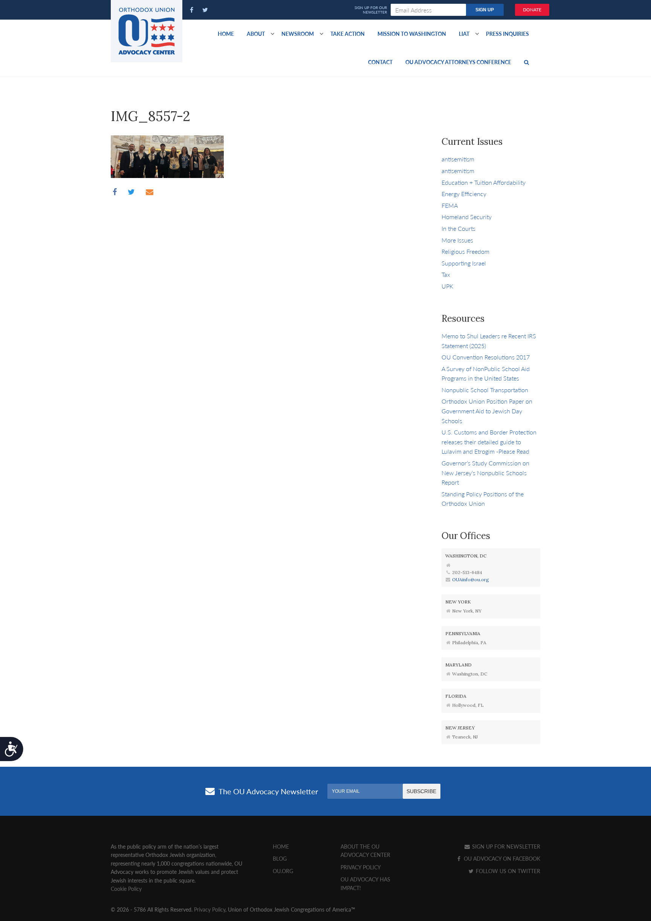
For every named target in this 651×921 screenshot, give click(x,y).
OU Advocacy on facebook (501, 858)
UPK (447, 286)
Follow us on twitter (507, 871)
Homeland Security (467, 216)
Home (226, 33)
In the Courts (458, 228)
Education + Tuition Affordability (484, 182)
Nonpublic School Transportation (485, 389)
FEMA (450, 205)
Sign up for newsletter (505, 846)
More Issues (457, 240)
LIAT (464, 33)
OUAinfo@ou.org (470, 579)
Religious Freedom (465, 251)
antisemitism (458, 159)
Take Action (347, 33)
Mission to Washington (411, 33)
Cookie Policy (126, 888)
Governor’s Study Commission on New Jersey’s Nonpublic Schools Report (485, 473)
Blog (280, 858)
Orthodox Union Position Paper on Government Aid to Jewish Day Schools (487, 411)
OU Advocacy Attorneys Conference (458, 62)
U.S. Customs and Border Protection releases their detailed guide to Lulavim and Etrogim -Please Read (489, 442)
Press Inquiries (507, 33)
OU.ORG (283, 871)
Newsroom (297, 33)
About (256, 33)
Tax (446, 274)
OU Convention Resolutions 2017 (486, 357)
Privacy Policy (361, 867)
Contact (380, 62)
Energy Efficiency (464, 193)
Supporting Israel (464, 263)
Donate (532, 9)
